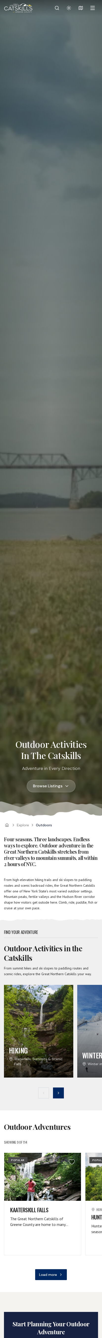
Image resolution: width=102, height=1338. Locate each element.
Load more (48, 1274)
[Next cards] (58, 1092)
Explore (23, 825)
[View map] (80, 7)
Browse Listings (47, 786)
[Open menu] (92, 7)
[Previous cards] (43, 1092)
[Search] (56, 7)
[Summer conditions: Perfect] (68, 7)
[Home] (6, 825)
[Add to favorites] (72, 1162)
